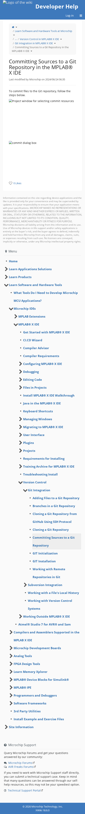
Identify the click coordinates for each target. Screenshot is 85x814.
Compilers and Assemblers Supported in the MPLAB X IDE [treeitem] (46, 636)
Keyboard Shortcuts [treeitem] (38, 411)
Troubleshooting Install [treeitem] (40, 474)
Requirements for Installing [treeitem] (43, 458)
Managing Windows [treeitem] (37, 419)
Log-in (70, 15)
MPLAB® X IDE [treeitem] (28, 324)
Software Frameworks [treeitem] (30, 703)
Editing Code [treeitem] (32, 380)
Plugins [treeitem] (28, 443)
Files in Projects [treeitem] (34, 387)
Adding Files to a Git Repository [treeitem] (56, 498)
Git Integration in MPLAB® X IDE (34, 43)
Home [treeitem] (13, 261)
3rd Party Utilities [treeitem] (27, 711)
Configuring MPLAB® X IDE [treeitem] (42, 364)
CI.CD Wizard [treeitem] (32, 340)
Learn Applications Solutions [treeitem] (30, 269)
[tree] (42, 261)
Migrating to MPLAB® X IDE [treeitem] (43, 427)
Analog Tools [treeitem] (23, 656)
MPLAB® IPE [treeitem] (22, 687)
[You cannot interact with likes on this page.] (10, 183)
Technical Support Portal (24, 790)
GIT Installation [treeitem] (44, 561)
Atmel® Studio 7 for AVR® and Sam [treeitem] (44, 624)
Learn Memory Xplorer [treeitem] (30, 672)
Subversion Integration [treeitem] (45, 585)
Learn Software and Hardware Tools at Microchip (43, 31)
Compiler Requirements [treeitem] (41, 356)
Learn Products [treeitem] (20, 277)
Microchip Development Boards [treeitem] (37, 648)
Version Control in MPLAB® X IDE (39, 39)
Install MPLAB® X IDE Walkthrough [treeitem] (49, 395)
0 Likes (17, 183)
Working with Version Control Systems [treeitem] (50, 604)
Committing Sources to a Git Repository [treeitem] (54, 541)
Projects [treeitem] (29, 451)
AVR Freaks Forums (20, 767)
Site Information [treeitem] (21, 727)
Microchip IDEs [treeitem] (25, 308)
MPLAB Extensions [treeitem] (31, 316)
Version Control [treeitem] (34, 482)
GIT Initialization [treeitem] (45, 553)
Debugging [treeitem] (31, 372)
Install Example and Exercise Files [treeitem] (39, 719)
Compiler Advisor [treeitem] (36, 348)
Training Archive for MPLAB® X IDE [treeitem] (48, 466)
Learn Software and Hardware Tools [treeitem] (35, 285)
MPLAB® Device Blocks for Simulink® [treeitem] (41, 680)
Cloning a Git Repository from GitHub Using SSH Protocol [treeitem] (55, 518)
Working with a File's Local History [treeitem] (53, 593)
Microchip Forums (20, 763)
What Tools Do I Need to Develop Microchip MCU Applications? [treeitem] (46, 297)
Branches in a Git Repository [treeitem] (54, 506)
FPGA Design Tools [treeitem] (27, 664)
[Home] (13, 27)
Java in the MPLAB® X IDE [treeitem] (42, 403)
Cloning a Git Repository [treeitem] (51, 530)
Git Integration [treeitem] (39, 490)
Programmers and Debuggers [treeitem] (35, 695)
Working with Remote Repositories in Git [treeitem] (49, 573)
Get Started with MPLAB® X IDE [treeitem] (46, 332)
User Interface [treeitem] (33, 435)
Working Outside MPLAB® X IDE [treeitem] (46, 616)
